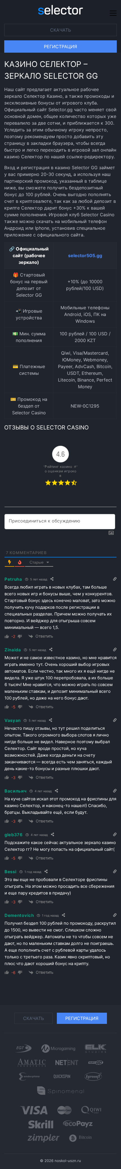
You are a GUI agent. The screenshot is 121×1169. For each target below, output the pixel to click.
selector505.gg (85, 255)
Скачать (60, 30)
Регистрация (60, 46)
